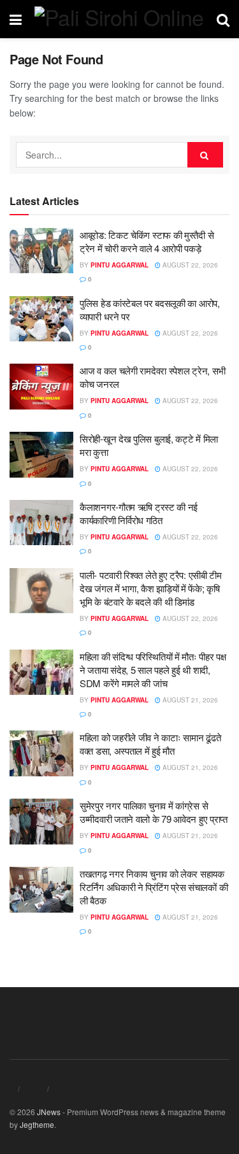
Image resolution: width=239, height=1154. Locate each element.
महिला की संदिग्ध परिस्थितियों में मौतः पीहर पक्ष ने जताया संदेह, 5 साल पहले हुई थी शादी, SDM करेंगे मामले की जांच (153, 670)
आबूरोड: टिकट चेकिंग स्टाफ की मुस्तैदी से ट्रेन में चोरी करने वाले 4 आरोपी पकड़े (147, 241)
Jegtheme (37, 1124)
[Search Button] (205, 154)
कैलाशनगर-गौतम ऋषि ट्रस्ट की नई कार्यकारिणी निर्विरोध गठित (139, 513)
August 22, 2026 (189, 264)
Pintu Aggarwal (119, 264)
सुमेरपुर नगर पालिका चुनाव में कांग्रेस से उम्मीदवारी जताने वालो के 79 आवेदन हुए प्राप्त (154, 812)
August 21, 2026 (189, 699)
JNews (49, 1111)
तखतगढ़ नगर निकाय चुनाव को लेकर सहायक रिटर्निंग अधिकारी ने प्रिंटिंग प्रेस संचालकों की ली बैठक (154, 887)
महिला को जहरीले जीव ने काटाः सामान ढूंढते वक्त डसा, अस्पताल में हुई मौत (150, 743)
